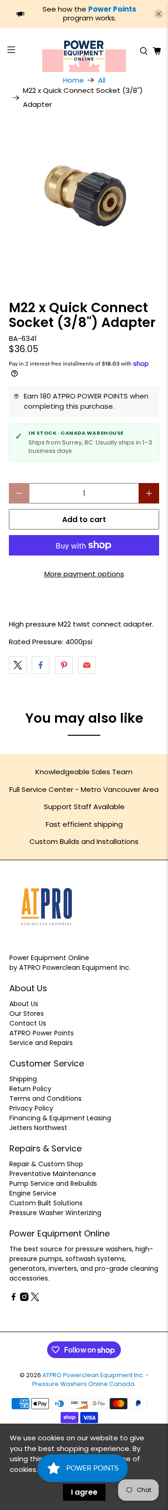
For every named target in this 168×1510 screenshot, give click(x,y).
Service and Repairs (41, 1042)
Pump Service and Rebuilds (53, 1183)
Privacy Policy (31, 1108)
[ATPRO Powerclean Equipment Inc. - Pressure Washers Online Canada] (84, 51)
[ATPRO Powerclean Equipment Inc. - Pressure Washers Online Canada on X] (35, 1298)
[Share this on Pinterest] (64, 665)
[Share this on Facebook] (40, 665)
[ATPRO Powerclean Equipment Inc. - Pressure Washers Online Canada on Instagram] (24, 1298)
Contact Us (27, 1023)
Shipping (23, 1079)
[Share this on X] (18, 665)
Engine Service (32, 1193)
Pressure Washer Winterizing (55, 1212)
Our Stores (26, 1013)
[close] (158, 14)
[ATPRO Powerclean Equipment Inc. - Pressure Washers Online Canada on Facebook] (13, 1298)
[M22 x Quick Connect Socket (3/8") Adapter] (84, 198)
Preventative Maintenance (52, 1173)
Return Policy (30, 1088)
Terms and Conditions (45, 1098)
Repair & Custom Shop (46, 1164)
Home (73, 80)
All (101, 80)
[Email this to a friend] (87, 665)
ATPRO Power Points (41, 1033)
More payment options (84, 574)
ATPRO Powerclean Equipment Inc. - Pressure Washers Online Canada (90, 1379)
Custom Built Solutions (46, 1203)
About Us (23, 1003)
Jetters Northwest (38, 1127)
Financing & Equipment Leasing (60, 1118)
